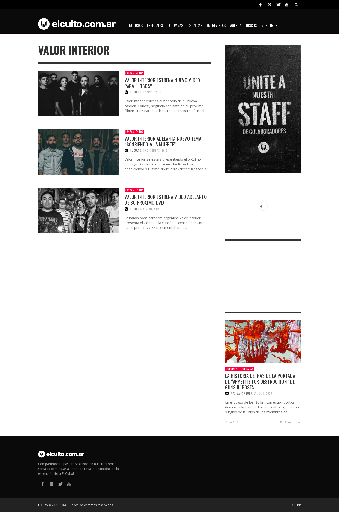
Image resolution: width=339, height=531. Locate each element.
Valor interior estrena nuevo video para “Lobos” (162, 82)
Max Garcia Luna (241, 393)
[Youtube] (286, 4)
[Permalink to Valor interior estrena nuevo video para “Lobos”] (78, 93)
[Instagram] (269, 4)
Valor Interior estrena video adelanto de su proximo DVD (166, 199)
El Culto (135, 92)
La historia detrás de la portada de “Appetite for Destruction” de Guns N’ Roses (260, 381)
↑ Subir (296, 505)
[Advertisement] (263, 276)
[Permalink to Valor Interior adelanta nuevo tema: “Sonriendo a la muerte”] (78, 151)
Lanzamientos (134, 73)
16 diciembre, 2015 (155, 150)
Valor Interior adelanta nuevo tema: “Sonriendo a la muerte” (164, 141)
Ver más (230, 422)
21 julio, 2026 (263, 393)
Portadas (247, 369)
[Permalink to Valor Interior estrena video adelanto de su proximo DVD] (78, 210)
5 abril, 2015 (151, 209)
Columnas (232, 369)
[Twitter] (278, 4)
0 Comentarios (291, 422)
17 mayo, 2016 (152, 92)
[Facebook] (260, 4)
